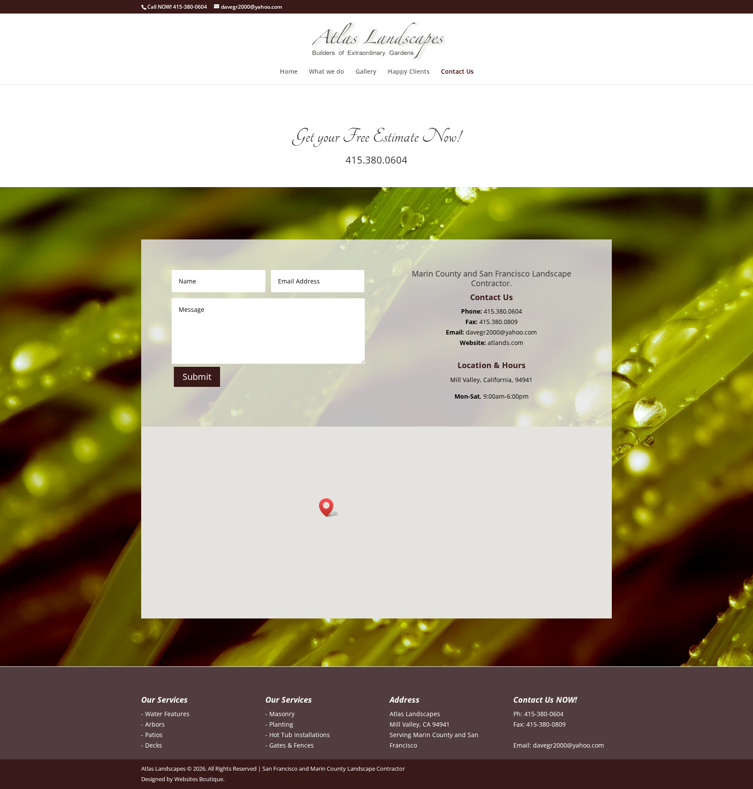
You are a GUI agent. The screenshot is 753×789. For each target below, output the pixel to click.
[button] (329, 507)
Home (289, 71)
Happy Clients (409, 71)
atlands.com (505, 342)
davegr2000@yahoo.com (501, 332)
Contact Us (457, 71)
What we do (326, 71)
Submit (197, 377)
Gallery (366, 71)
